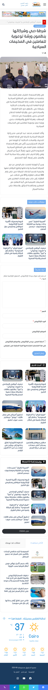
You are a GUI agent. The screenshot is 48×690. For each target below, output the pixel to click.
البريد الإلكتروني (39, 321)
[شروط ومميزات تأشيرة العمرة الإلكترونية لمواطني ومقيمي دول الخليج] (12, 213)
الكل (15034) (24, 531)
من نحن (24, 672)
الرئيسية (31, 672)
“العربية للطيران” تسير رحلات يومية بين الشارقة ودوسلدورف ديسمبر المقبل (16, 470)
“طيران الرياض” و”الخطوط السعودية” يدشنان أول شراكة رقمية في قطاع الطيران (17, 507)
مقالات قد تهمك (12, 543)
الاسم (43, 311)
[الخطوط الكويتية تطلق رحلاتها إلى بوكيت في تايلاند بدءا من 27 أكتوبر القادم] (12, 434)
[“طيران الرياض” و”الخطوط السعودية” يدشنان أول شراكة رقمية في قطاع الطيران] (12, 239)
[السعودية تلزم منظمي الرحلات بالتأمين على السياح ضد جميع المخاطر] (38, 555)
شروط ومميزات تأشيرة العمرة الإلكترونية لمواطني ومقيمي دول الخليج (17, 482)
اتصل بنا (16, 672)
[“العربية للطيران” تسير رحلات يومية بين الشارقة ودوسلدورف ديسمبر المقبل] (35, 213)
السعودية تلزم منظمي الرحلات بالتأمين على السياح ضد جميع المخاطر (16, 554)
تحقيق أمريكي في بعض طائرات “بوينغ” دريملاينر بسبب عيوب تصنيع (12, 417)
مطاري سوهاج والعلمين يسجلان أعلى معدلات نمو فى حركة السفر (36, 445)
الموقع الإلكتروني (39, 331)
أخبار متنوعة (39, 26)
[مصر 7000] (30, 4)
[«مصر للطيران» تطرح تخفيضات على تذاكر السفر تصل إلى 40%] (38, 592)
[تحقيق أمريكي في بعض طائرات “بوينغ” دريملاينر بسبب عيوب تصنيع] (12, 406)
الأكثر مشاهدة (37, 543)
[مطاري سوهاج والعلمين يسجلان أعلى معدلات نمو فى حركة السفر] (35, 434)
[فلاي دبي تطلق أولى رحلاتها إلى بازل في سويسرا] (38, 604)
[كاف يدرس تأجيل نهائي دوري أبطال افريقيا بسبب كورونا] (38, 567)
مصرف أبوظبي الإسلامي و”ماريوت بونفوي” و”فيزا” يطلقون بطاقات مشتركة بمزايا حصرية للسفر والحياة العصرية (36, 253)
